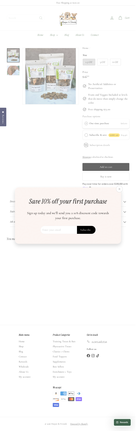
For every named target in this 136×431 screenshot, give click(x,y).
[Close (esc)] (118, 189)
